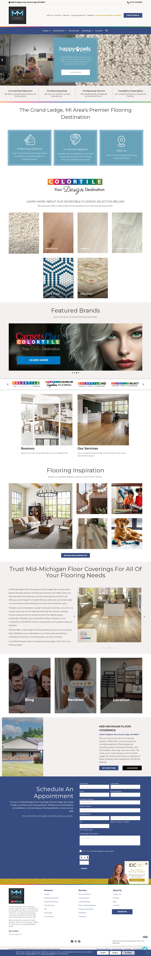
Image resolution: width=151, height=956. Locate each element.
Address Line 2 (85, 814)
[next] (148, 60)
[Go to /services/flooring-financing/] (29, 148)
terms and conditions (48, 954)
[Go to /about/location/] (121, 148)
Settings (128, 953)
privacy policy (109, 851)
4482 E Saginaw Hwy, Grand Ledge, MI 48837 (28, 2)
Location (99, 31)
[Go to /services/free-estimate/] (75, 147)
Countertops (74, 31)
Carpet (45, 31)
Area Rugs (86, 31)
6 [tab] (113, 648)
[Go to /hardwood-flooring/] (58, 233)
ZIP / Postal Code (86, 830)
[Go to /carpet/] (24, 233)
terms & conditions (97, 851)
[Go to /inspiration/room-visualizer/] (47, 424)
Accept (103, 953)
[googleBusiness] (79, 941)
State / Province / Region (120, 822)
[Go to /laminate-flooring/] (93, 233)
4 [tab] (109, 648)
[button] (133, 15)
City (81, 822)
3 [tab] (107, 648)
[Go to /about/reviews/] (75, 685)
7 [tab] (116, 648)
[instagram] (75, 941)
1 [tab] (103, 648)
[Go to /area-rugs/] (93, 278)
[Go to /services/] (104, 426)
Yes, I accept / (98, 851)
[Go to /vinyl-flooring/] (127, 233)
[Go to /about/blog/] (30, 685)
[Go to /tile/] (58, 278)
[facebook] (72, 941)
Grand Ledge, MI (15, 934)
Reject (115, 953)
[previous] (2, 60)
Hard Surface (58, 31)
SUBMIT (84, 868)
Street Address (85, 806)
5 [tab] (111, 648)
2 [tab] (105, 648)
